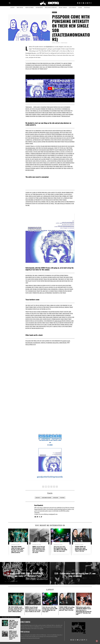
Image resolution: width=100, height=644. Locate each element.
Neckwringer (30, 148)
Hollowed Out (31, 344)
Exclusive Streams (51, 7)
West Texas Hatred (52, 132)
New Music (20, 7)
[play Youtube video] (50, 88)
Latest (12, 7)
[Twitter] (79, 3)
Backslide (29, 342)
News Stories (29, 7)
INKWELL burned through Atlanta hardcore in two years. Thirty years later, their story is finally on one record (13, 635)
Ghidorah (57, 321)
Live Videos (72, 7)
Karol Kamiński (38, 505)
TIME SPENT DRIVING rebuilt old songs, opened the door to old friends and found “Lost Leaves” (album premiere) (13, 624)
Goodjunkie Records (31, 53)
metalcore (55, 497)
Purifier (49, 342)
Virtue (43, 342)
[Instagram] (81, 3)
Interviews (39, 7)
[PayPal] (89, 3)
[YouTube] (83, 3)
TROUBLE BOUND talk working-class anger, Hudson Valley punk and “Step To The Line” (81, 549)
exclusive (38, 497)
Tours (80, 7)
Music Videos (63, 7)
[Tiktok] (85, 3)
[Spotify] (87, 3)
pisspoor (62, 497)
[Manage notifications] (97, 641)
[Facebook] (78, 3)
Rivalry (50, 148)
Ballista (56, 342)
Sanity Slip (66, 341)
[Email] (91, 3)
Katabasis (36, 342)
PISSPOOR (49, 46)
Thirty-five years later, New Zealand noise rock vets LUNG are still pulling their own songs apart (60, 549)
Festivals (87, 7)
